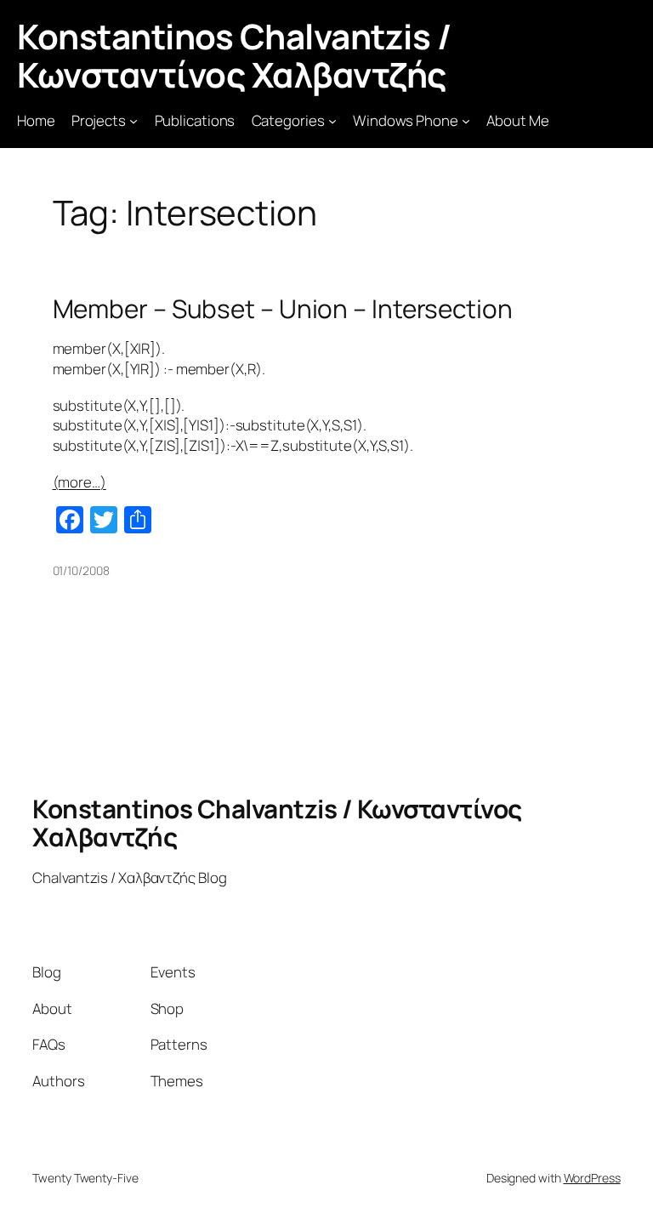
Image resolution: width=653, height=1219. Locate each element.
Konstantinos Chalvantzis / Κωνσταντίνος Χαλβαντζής (234, 55)
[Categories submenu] (332, 121)
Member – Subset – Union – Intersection (283, 308)
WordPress (592, 1178)
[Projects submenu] (133, 121)
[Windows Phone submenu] (466, 121)
